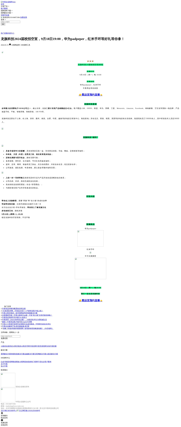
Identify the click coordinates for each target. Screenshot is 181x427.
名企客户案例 (46, 362)
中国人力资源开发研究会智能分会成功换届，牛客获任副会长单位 (26, 324)
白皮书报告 (5, 362)
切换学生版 (5, 15)
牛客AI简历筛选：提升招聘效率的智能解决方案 (19, 313)
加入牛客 (4, 366)
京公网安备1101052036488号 (29, 410)
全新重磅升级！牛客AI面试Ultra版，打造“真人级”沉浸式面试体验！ (27, 315)
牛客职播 (53, 346)
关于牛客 (4, 364)
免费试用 (23, 17)
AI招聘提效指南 (25, 362)
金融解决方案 (29, 354)
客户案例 (4, 8)
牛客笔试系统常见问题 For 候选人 (14, 317)
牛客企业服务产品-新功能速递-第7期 (15, 326)
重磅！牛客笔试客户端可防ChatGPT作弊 (17, 322)
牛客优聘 (33, 346)
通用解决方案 (6, 354)
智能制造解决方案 (17, 354)
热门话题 (4, 33)
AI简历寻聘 (25, 346)
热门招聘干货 (36, 362)
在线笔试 (9, 346)
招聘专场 (46, 346)
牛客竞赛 (39, 346)
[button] (90, 6)
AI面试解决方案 (52, 354)
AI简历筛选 (17, 346)
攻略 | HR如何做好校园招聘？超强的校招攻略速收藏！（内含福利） (28, 328)
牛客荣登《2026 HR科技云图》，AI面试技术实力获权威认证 (24, 320)
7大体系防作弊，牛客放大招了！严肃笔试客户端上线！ (22, 311)
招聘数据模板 (14, 362)
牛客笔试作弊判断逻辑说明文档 (14, 308)
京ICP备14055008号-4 (9, 410)
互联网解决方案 (40, 354)
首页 (2, 4)
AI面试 (3, 346)
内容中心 (11, 33)
